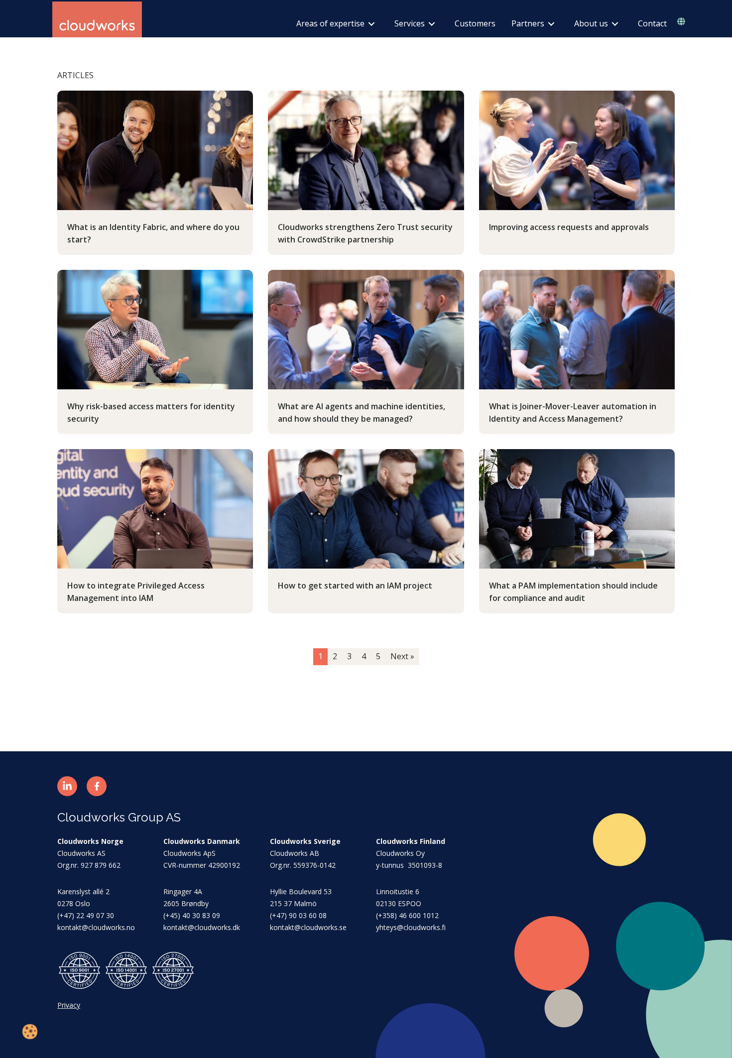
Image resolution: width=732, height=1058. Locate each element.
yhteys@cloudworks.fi (411, 927)
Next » (402, 656)
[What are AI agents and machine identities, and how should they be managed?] (366, 329)
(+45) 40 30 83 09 (191, 915)
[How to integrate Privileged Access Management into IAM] (155, 508)
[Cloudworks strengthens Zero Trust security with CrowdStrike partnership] (366, 149)
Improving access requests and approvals (569, 227)
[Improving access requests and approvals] (577, 149)
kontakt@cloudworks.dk (201, 927)
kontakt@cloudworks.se (308, 927)
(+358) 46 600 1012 (407, 915)
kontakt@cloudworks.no (96, 927)
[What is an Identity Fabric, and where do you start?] (155, 149)
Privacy (68, 1005)
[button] (67, 786)
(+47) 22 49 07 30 (85, 915)
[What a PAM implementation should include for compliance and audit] (577, 508)
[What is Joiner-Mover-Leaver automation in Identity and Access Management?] (577, 329)
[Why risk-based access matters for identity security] (155, 329)
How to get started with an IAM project (355, 585)
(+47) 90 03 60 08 (298, 915)
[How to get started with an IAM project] (366, 508)
